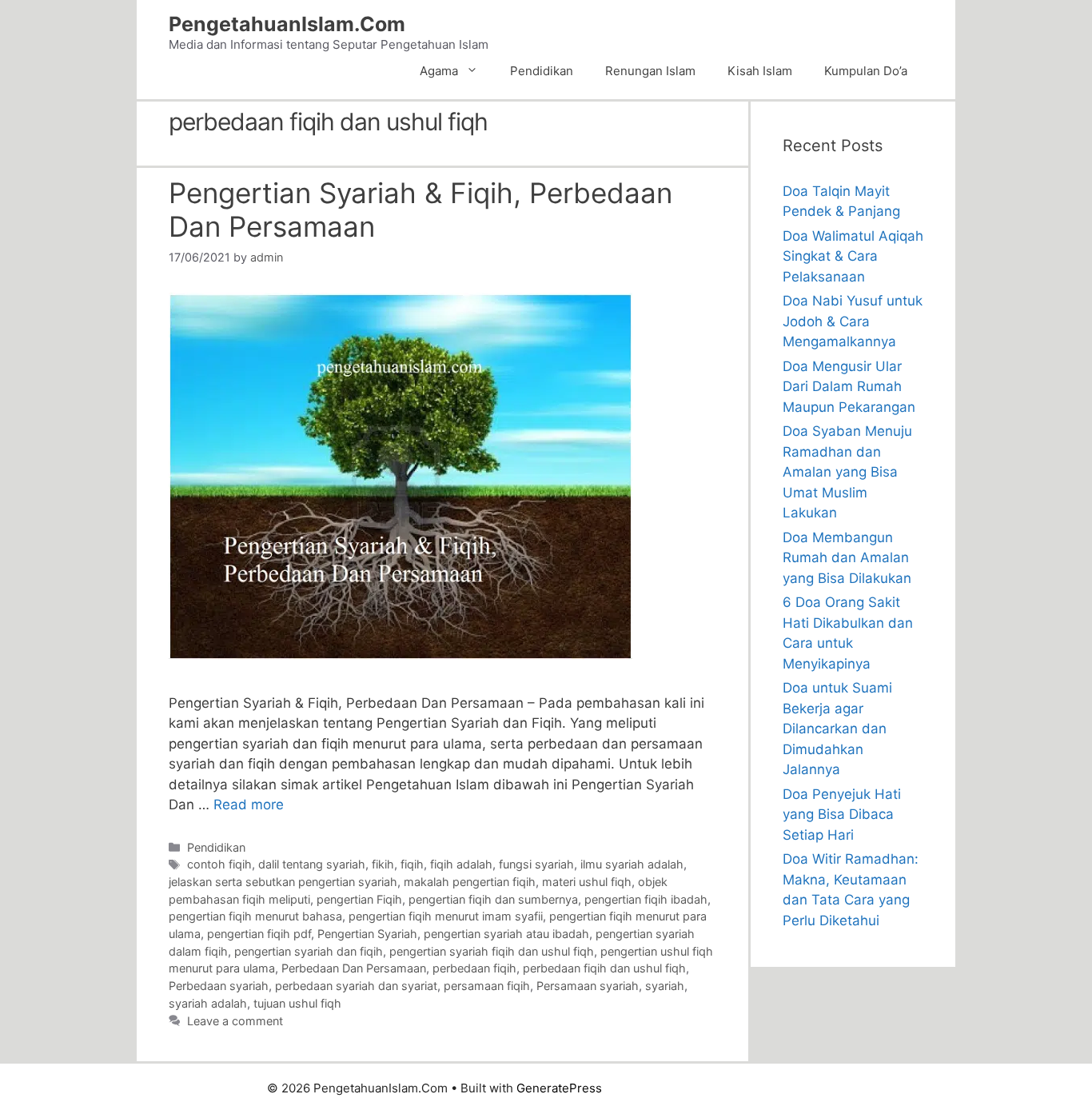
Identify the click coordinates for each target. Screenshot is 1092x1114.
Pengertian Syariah (367, 933)
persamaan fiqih (487, 985)
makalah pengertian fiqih (470, 881)
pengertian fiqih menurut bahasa (255, 916)
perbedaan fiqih (474, 968)
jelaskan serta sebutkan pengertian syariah (283, 881)
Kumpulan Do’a (865, 70)
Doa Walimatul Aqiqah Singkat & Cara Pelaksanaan (853, 256)
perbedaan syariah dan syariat (356, 985)
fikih (383, 864)
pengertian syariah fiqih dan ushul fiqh (491, 951)
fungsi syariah (536, 864)
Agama (439, 70)
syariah (664, 985)
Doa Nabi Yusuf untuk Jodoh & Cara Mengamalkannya (853, 321)
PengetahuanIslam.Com (287, 24)
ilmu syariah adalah (631, 864)
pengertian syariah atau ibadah (506, 933)
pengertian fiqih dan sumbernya (493, 899)
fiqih (412, 864)
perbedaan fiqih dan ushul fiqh (604, 968)
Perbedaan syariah (219, 985)
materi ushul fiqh (587, 881)
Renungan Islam (650, 70)
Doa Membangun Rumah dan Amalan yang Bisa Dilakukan (847, 557)
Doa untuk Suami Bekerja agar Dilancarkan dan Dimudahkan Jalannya (837, 728)
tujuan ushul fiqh (297, 1003)
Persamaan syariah (587, 985)
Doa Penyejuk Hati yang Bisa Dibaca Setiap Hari (842, 814)
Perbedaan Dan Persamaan (353, 968)
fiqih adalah (461, 864)
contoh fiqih (219, 864)
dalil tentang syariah (311, 864)
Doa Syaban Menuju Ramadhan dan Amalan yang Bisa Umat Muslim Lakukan (847, 472)
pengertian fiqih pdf (259, 933)
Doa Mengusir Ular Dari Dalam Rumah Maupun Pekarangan (849, 386)
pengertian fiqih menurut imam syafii (446, 916)
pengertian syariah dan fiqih (308, 951)
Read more (248, 805)
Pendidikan (541, 70)
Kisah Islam (759, 70)
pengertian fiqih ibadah (645, 899)
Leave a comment (235, 1021)
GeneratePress (559, 1088)
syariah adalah (208, 1003)
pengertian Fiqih (359, 899)
